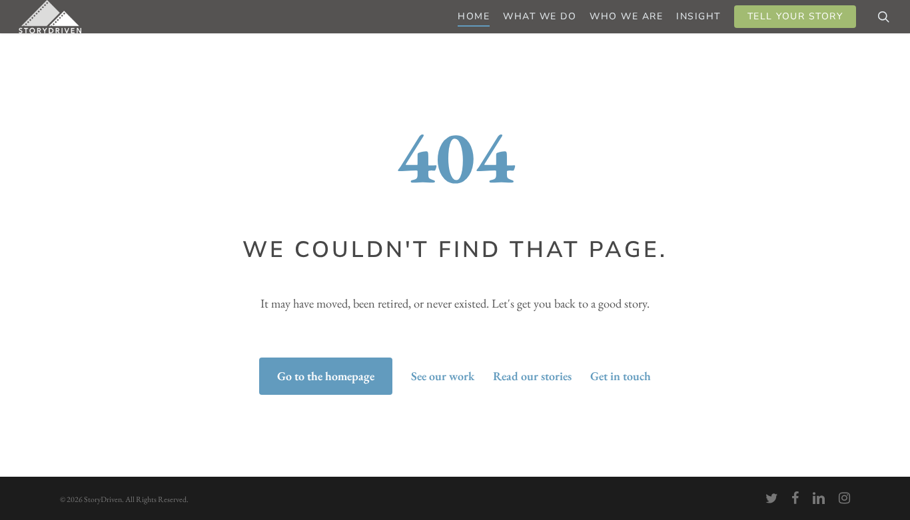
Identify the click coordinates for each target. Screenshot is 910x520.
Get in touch (620, 376)
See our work (442, 376)
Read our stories (532, 376)
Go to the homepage (325, 376)
